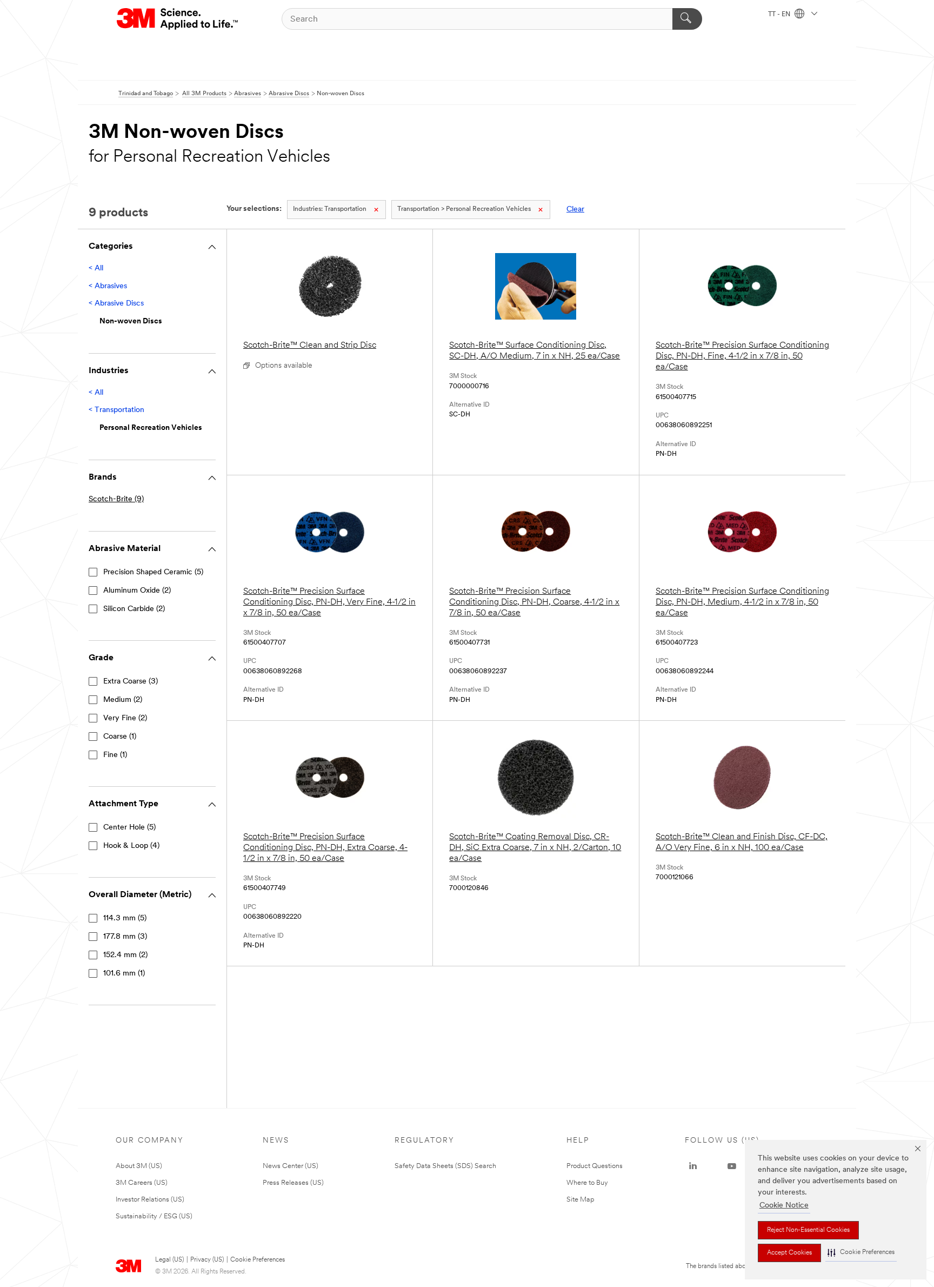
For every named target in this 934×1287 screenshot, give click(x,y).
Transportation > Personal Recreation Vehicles (464, 209)
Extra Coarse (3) (130, 682)
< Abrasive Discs (116, 304)
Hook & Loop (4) (131, 846)
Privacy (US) (207, 1260)
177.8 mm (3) (125, 937)
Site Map (580, 1199)
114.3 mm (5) (124, 918)
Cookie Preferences (257, 1260)
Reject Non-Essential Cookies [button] (808, 1230)
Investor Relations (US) (150, 1199)
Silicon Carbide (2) (134, 609)
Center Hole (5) (129, 828)
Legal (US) (169, 1260)
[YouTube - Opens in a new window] (732, 1166)
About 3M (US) (139, 1166)
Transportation (329, 209)
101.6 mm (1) (124, 974)
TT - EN (780, 14)
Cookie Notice (784, 1206)
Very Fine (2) (125, 718)
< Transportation (116, 410)
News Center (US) (290, 1166)
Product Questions (594, 1166)
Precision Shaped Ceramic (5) (153, 572)
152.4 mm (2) (125, 955)
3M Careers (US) (142, 1182)
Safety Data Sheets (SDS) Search (445, 1166)
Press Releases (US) (293, 1182)
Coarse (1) (119, 737)
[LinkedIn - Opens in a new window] (693, 1166)
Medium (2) (122, 700)
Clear (575, 209)
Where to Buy (587, 1182)
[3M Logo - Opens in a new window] (178, 19)
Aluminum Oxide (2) (137, 591)
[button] (861, 1253)
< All (96, 268)
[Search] (687, 19)
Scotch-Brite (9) (116, 499)
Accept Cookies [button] (789, 1253)
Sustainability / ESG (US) (154, 1216)
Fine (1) (115, 755)
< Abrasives (108, 286)
